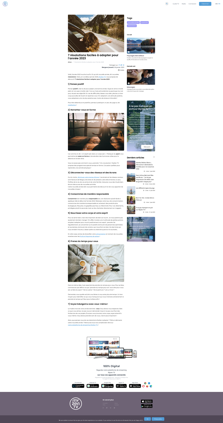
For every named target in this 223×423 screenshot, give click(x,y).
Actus (70, 62)
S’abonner (205, 4)
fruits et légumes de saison (89, 236)
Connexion (192, 4)
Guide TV (176, 4)
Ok (147, 419)
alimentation (100, 234)
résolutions (132, 26)
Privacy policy (158, 419)
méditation (72, 105)
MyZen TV (102, 77)
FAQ (104, 405)
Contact (117, 405)
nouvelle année (133, 22)
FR (219, 4)
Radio (184, 4)
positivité (144, 22)
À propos (105, 403)
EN (217, 4)
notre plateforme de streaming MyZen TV (83, 325)
